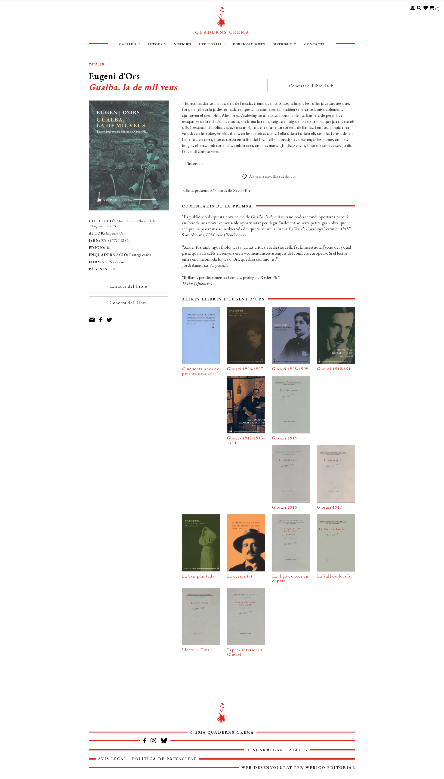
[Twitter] (112, 318)
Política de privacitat (164, 758)
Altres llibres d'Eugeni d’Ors (223, 299)
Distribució (284, 44)
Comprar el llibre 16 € (311, 85)
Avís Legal (112, 758)
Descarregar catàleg (277, 750)
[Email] (94, 318)
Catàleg (127, 44)
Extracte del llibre (128, 286)
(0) (437, 8)
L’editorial (210, 44)
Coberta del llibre (128, 302)
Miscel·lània (125, 221)
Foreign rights (249, 44)
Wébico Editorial (330, 767)
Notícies (182, 44)
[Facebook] (103, 318)
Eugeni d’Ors (115, 233)
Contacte (314, 44)
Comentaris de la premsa (217, 206)
